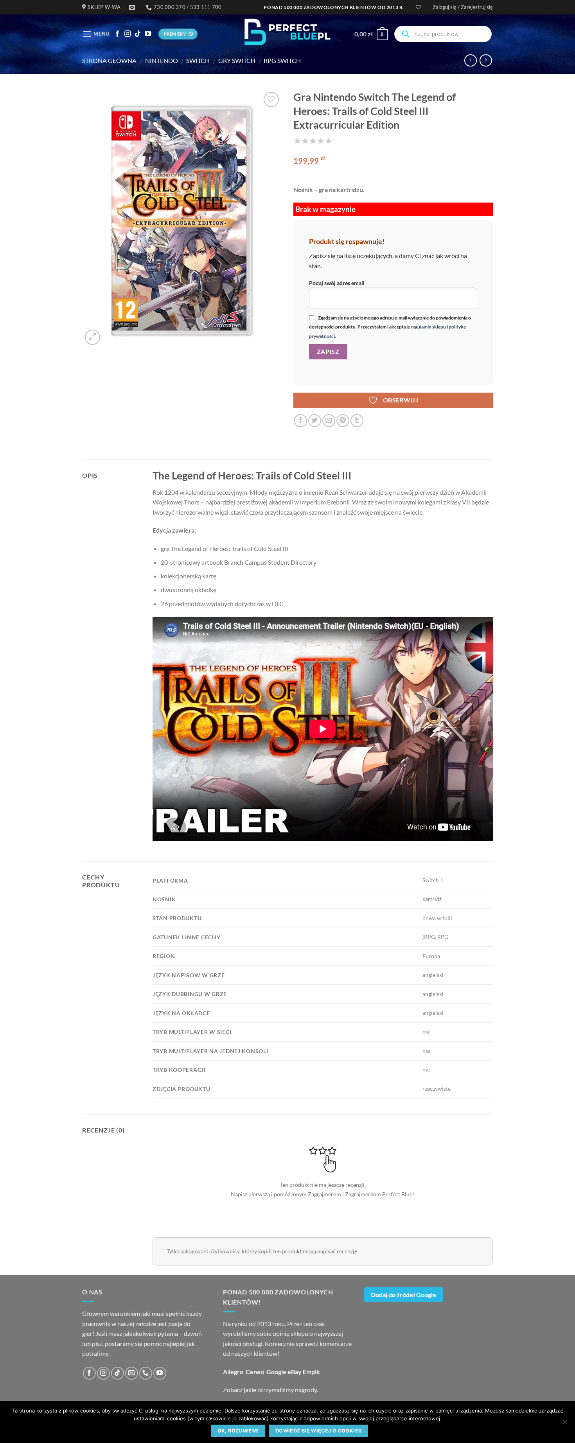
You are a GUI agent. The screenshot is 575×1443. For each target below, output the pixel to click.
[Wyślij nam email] (131, 1373)
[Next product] (470, 60)
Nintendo (161, 60)
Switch (198, 60)
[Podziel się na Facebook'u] (300, 420)
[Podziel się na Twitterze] (314, 420)
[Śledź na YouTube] (148, 34)
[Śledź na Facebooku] (117, 34)
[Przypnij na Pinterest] (342, 420)
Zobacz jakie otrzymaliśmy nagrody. (270, 1389)
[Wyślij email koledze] (328, 420)
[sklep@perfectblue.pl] (133, 7)
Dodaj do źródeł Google (403, 1294)
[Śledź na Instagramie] (127, 34)
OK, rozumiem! (238, 1431)
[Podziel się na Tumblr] (356, 420)
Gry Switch (236, 60)
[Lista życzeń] (418, 7)
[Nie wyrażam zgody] (564, 1424)
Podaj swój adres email (337, 283)
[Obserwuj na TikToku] (138, 34)
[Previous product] (486, 60)
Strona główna (109, 60)
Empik (311, 1371)
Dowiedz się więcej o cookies (318, 1431)
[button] (463, 7)
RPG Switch (282, 60)
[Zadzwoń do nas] (145, 1373)
